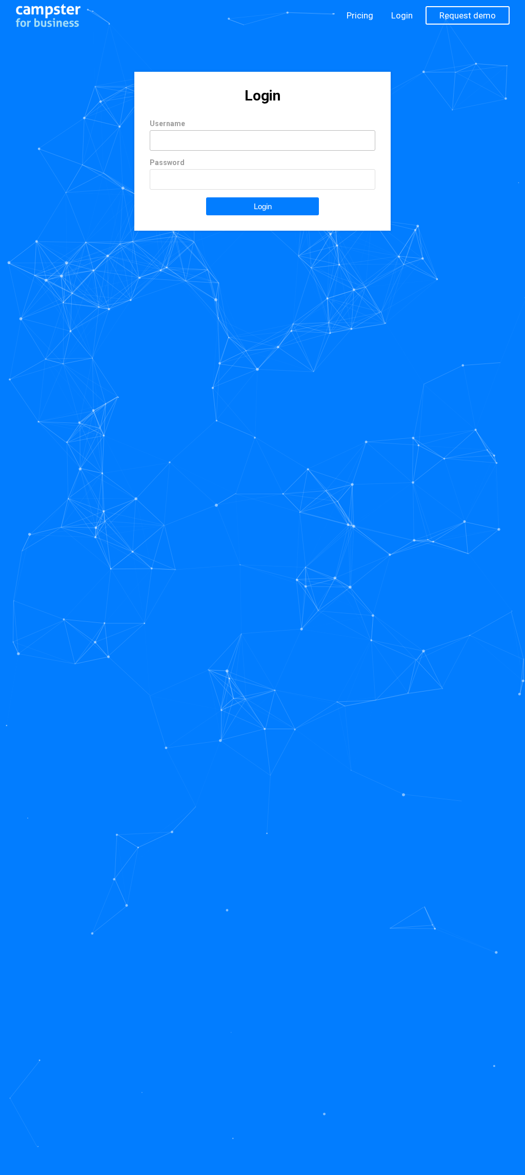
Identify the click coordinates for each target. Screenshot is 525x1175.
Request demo (467, 15)
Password (167, 162)
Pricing (360, 15)
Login (402, 15)
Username (167, 123)
